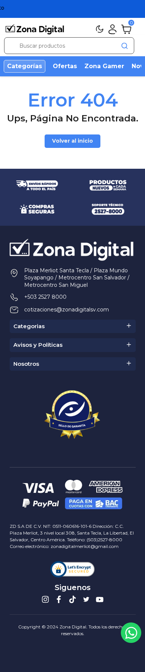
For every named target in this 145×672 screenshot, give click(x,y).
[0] (126, 28)
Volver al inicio (72, 140)
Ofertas (65, 66)
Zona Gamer (104, 66)
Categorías (24, 66)
